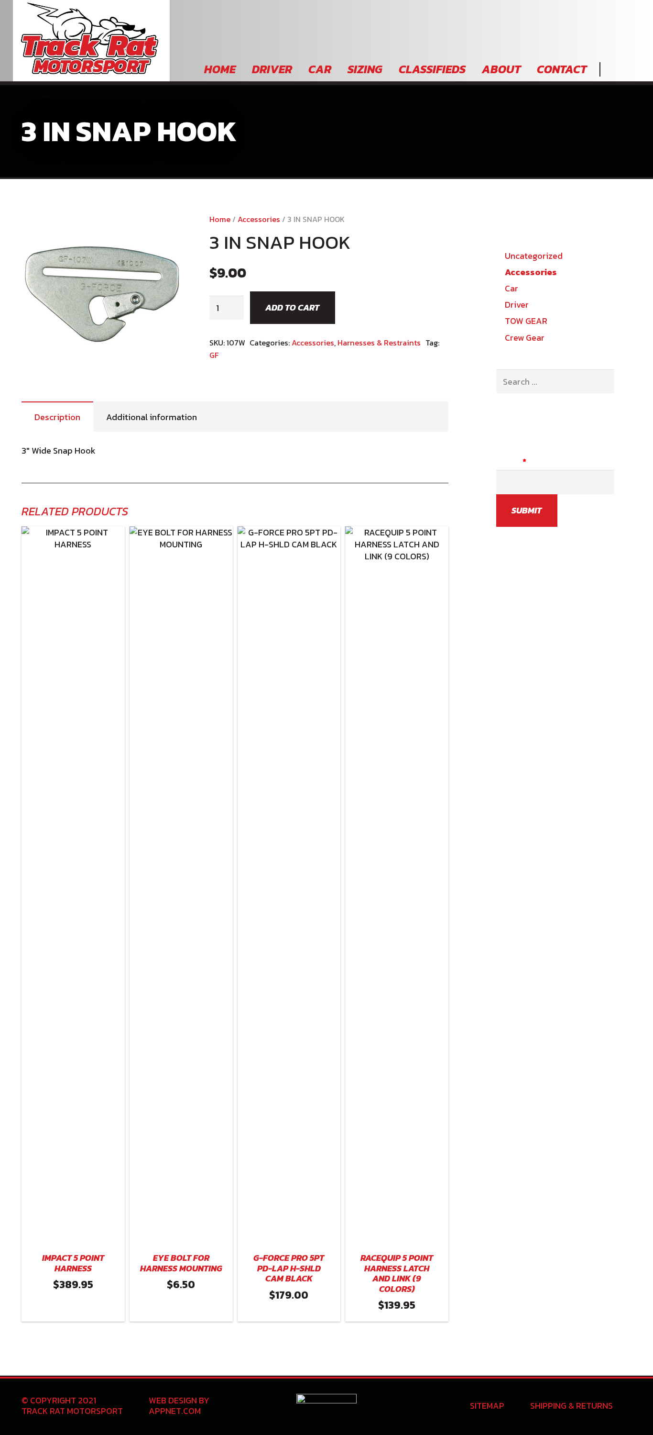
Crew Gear (524, 337)
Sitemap (487, 1405)
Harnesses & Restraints (379, 342)
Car (511, 288)
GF (213, 355)
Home (219, 219)
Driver (517, 304)
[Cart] (629, 69)
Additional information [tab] (151, 417)
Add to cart (292, 307)
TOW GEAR (526, 320)
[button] (166, 230)
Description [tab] (57, 417)
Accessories (259, 219)
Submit (527, 510)
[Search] (612, 69)
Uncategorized (534, 255)
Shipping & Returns (571, 1405)
